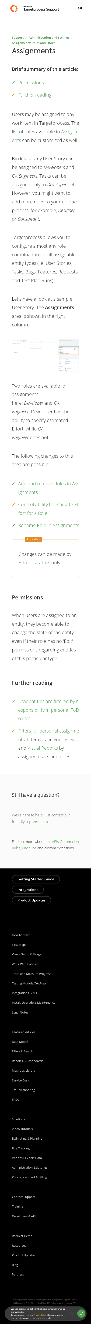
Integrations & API (24, 993)
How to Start (21, 935)
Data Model (20, 1042)
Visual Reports (43, 747)
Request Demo (22, 1236)
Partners (18, 1274)
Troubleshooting (23, 1090)
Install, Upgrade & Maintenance (33, 1002)
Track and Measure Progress (31, 974)
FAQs (15, 1099)
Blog (15, 1265)
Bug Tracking (21, 1148)
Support (18, 37)
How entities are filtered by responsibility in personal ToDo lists (48, 710)
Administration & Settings (29, 1167)
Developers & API (24, 1216)
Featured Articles (23, 1032)
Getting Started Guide (36, 879)
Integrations (28, 889)
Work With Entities (25, 964)
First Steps (19, 945)
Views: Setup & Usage (26, 954)
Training (17, 1206)
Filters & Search (22, 1051)
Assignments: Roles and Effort (33, 43)
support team (36, 821)
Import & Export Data (27, 1158)
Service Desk (20, 1080)
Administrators (34, 562)
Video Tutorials (22, 1129)
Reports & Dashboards (27, 1061)
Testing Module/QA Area (29, 983)
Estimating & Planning (27, 1138)
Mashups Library (23, 1070)
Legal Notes (20, 1012)
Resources (19, 1245)
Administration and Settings (49, 37)
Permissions (31, 82)
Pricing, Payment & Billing (29, 1177)
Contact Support (23, 1197)
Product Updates (32, 900)
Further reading (34, 94)
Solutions (18, 1119)
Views (71, 739)
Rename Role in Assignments (48, 525)
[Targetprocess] (35, 8)
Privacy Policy (40, 1315)
